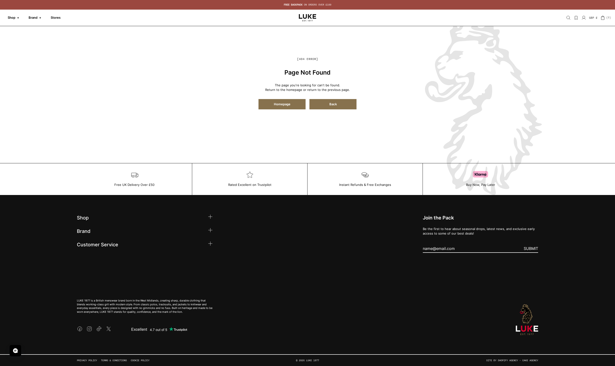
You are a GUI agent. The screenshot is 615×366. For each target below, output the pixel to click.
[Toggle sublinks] (210, 217)
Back (333, 104)
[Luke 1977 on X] (108, 329)
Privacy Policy (87, 360)
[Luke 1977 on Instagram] (89, 329)
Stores (56, 17)
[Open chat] (15, 350)
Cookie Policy (140, 360)
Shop (13, 17)
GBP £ (593, 18)
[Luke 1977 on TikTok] (99, 329)
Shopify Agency (508, 360)
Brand (35, 17)
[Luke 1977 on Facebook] (80, 329)
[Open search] (568, 17)
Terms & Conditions (114, 360)
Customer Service (97, 244)
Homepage (282, 104)
